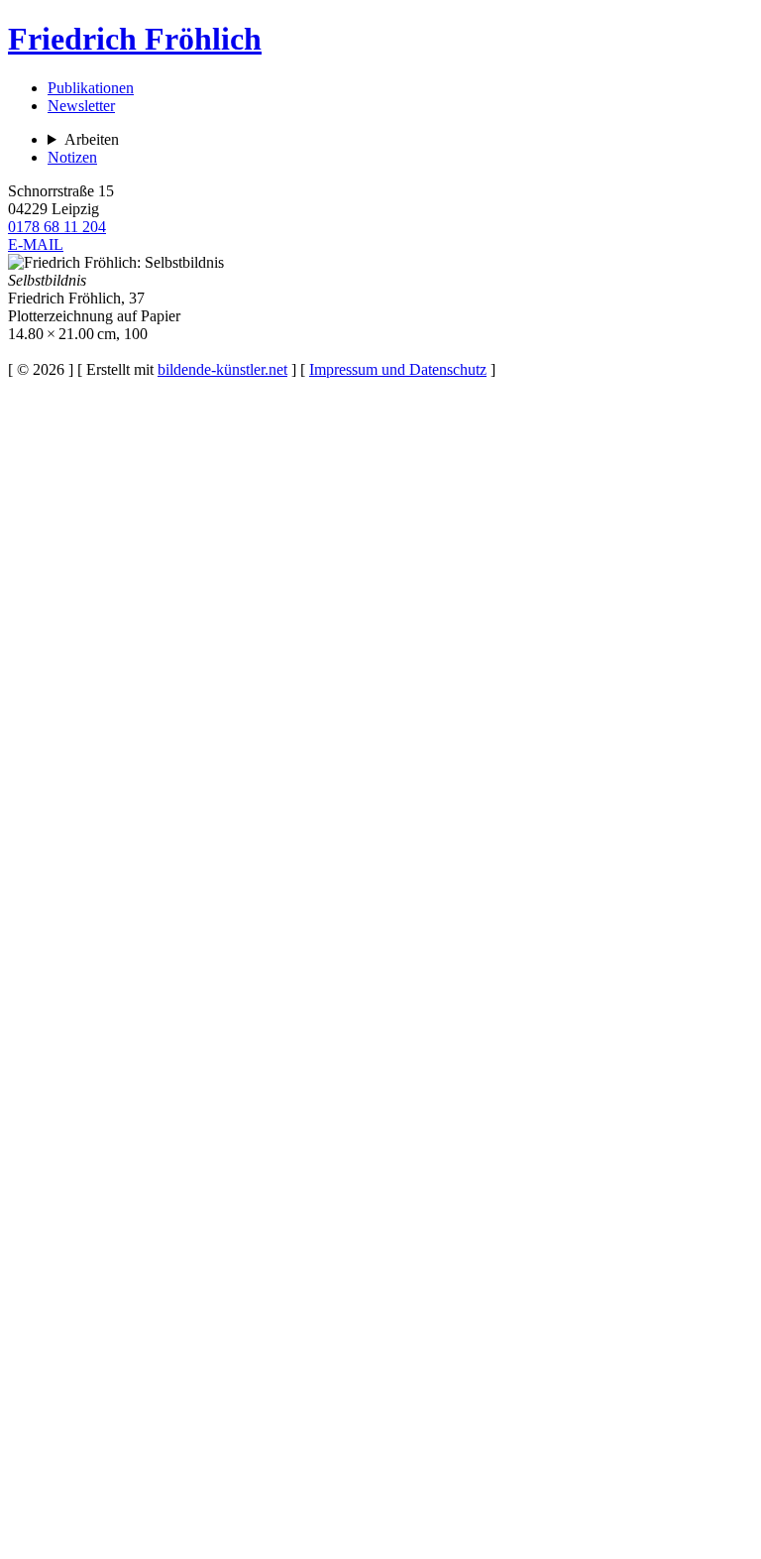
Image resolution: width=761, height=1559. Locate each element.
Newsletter (81, 105)
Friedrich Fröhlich (135, 39)
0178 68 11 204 (57, 226)
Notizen (72, 157)
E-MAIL (35, 244)
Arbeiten (91, 139)
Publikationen (91, 87)
